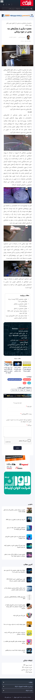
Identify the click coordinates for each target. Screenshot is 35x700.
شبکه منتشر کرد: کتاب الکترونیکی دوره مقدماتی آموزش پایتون (16, 317)
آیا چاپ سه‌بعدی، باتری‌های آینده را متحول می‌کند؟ (27, 369)
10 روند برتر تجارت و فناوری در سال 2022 (15, 519)
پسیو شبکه (29, 672)
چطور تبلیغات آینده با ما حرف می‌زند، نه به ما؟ (14, 624)
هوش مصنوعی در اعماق (20, 308)
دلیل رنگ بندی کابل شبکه (19, 615)
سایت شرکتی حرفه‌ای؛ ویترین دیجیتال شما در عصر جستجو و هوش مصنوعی (14, 589)
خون (29, 383)
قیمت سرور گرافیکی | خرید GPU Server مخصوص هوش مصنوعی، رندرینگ (16, 580)
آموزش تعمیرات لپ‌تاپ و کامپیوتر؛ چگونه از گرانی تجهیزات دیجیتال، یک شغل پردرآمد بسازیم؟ (15, 606)
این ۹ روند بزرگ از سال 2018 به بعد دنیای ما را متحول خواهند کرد (8, 370)
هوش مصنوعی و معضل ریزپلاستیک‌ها (20, 305)
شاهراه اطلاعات (12, 37)
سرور (7, 697)
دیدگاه (29, 425)
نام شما (29, 406)
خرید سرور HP (27, 665)
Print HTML (14, 390)
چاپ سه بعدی (27, 379)
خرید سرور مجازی (26, 670)
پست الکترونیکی (26, 414)
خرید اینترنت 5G (27, 667)
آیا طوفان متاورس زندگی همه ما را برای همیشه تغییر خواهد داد (16, 528)
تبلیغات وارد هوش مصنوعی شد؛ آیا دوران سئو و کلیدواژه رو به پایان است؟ (14, 571)
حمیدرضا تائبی (21, 37)
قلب (24, 383)
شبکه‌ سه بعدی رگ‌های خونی (14, 379)
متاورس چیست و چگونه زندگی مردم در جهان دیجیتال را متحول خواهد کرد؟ (14, 555)
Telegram (28, 390)
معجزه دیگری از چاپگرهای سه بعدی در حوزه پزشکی (19, 30)
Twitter (21, 390)
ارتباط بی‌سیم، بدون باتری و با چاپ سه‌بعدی (17, 369)
